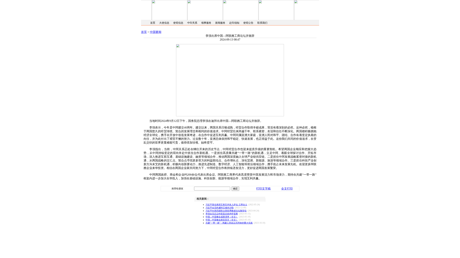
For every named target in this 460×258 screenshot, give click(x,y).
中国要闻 (155, 32)
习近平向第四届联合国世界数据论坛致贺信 (226, 210)
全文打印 (287, 188)
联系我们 (262, 23)
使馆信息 (178, 23)
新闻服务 (220, 23)
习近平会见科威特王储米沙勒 (220, 207)
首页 (152, 23)
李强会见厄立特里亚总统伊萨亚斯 (222, 213)
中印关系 (192, 23)
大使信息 (164, 23)
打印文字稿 (263, 188)
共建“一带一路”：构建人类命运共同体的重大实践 (229, 223)
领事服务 (206, 23)
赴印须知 (234, 23)
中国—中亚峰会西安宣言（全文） (222, 220)
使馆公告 (248, 23)
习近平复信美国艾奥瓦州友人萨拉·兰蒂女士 (226, 204)
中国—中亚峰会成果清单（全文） (222, 217)
